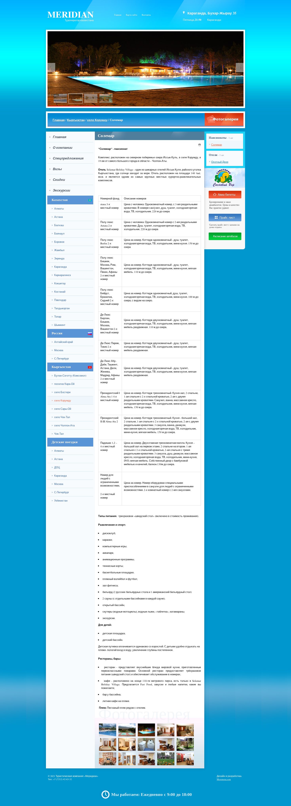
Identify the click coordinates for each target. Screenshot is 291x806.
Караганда (59, 266)
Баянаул (58, 233)
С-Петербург (60, 358)
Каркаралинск (61, 275)
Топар (56, 316)
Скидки (57, 179)
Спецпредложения (66, 158)
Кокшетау (59, 283)
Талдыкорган (61, 308)
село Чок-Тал (61, 417)
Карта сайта (131, 15)
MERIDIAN (70, 14)
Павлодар (59, 300)
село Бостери (61, 392)
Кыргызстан (76, 120)
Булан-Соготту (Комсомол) (69, 375)
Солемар (216, 144)
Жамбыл (58, 250)
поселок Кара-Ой (63, 384)
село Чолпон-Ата (63, 425)
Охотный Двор (219, 162)
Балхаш (58, 225)
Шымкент (58, 325)
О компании (60, 147)
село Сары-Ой (61, 409)
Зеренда (58, 258)
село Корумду (97, 120)
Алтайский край (62, 342)
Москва (57, 350)
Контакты (146, 15)
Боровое (58, 242)
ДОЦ (56, 467)
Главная (117, 15)
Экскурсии (59, 190)
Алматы (58, 208)
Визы (55, 169)
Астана (57, 217)
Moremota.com (224, 779)
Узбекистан (60, 500)
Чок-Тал (58, 433)
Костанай (58, 291)
